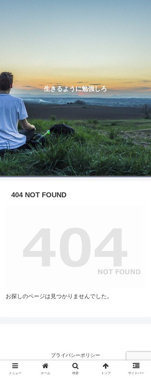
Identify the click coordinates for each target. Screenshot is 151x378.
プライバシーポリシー (75, 355)
